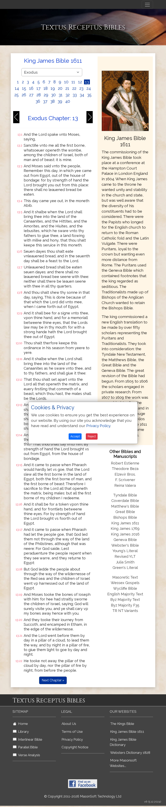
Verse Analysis (28, 755)
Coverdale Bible (125, 500)
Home (22, 724)
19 (53, 88)
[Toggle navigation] (147, 5)
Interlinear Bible (29, 739)
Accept (75, 436)
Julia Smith (125, 562)
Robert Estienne (125, 463)
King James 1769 (125, 528)
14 (17, 88)
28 (38, 94)
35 (89, 94)
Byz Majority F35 (125, 605)
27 (31, 94)
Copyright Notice (75, 747)
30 (53, 94)
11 (73, 82)
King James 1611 (125, 523)
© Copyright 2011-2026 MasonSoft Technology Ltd (82, 796)
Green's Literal (125, 567)
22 (74, 88)
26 (24, 94)
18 (46, 88)
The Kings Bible (122, 724)
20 (60, 88)
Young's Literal (125, 551)
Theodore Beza (125, 469)
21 (67, 88)
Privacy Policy (72, 739)
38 (52, 101)
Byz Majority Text (125, 599)
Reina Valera (125, 485)
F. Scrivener (125, 480)
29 (46, 94)
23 (81, 88)
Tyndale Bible (125, 495)
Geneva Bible (125, 540)
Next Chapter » (53, 680)
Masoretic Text (125, 577)
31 (61, 94)
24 (88, 88)
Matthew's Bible (125, 506)
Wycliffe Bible (125, 588)
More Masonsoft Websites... (123, 763)
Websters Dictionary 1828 (130, 753)
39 (60, 101)
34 (82, 94)
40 (67, 101)
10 (66, 82)
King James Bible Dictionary (123, 742)
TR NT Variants (125, 611)
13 (87, 82)
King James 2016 (125, 534)
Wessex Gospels (125, 583)
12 (80, 82)
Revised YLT (125, 556)
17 (38, 88)
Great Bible (125, 512)
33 (75, 94)
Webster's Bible (125, 545)
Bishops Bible (125, 517)
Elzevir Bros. (125, 474)
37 (45, 101)
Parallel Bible (27, 747)
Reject (92, 436)
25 (16, 94)
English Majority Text (125, 594)
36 (38, 101)
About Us (69, 724)
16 (31, 88)
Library (22, 732)
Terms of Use (72, 732)
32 (68, 94)
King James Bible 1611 (127, 732)
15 (24, 88)
